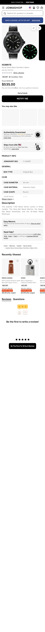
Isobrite (19, 246)
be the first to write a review (22, 346)
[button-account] (34, 7)
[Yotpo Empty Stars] (7, 73)
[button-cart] (41, 7)
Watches (12, 246)
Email (10, 236)
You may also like (9, 106)
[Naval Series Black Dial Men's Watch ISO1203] (39, 28)
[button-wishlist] (37, 7)
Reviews (6, 299)
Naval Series (27, 246)
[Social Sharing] (33, 28)
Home (6, 246)
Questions (18, 299)
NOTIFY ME (22, 98)
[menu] (3, 7)
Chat (15, 236)
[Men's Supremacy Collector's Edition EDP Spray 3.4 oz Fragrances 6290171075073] (36, 261)
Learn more (7, 138)
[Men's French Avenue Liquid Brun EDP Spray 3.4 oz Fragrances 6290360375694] (17, 261)
